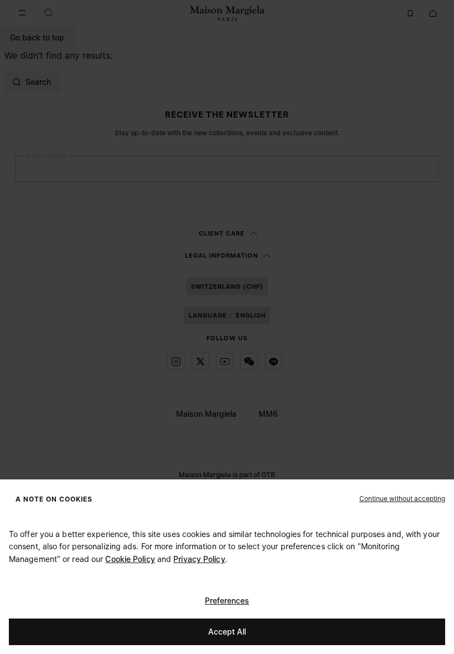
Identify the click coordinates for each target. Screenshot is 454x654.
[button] (402, 498)
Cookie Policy (129, 559)
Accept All (227, 631)
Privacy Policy (199, 559)
